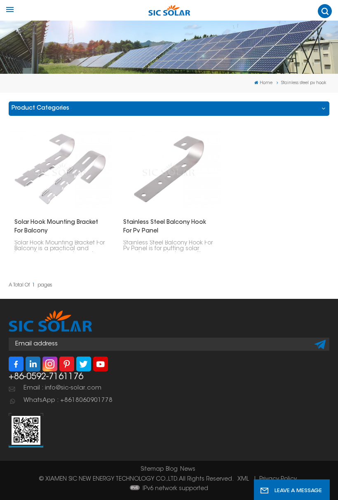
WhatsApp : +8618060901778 (68, 400)
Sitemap (152, 469)
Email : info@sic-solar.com (62, 388)
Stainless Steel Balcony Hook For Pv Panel (164, 227)
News (187, 469)
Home (266, 83)
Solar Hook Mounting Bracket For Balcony (56, 227)
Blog (172, 469)
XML (243, 479)
